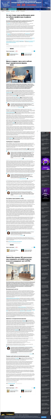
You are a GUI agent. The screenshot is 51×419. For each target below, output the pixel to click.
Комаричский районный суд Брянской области (12, 298)
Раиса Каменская (19, 241)
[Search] (40, 11)
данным (8, 33)
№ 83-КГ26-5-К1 (29, 310)
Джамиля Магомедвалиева (12, 241)
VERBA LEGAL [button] (11, 138)
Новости (7, 13)
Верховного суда (22, 310)
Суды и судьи (30, 45)
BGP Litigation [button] (15, 95)
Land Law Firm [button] (17, 358)
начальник (9, 34)
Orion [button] (27, 149)
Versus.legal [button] (31, 353)
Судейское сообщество (23, 45)
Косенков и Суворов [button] (9, 92)
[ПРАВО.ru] (4, 9)
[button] (10, 18)
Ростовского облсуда (16, 41)
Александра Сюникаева (11, 383)
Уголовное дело (9, 45)
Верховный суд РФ (19, 383)
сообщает (8, 23)
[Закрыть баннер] (13, 412)
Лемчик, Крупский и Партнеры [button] (10, 112)
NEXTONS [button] (19, 97)
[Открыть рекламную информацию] (49, 169)
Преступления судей (16, 45)
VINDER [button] (14, 122)
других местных (27, 33)
